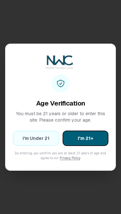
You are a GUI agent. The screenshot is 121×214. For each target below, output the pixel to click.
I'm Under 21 (36, 138)
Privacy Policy (70, 158)
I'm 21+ (85, 138)
